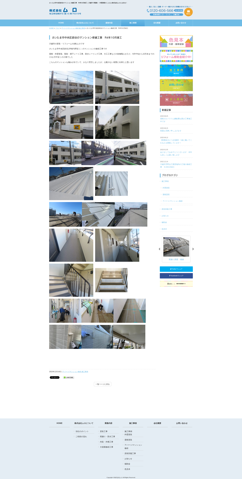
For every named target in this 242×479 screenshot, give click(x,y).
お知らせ (165, 216)
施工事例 (82, 28)
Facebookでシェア (176, 276)
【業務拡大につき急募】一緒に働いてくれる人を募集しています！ (176, 140)
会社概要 (157, 423)
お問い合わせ (182, 423)
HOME (51, 28)
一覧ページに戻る (103, 384)
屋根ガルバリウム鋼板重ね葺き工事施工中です (176, 118)
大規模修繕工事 (106, 447)
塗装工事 (104, 431)
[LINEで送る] (68, 377)
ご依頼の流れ (81, 436)
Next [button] (193, 249)
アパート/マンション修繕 (70, 28)
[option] (176, 249)
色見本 (164, 229)
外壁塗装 (166, 188)
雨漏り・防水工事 (107, 436)
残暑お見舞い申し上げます (170, 129)
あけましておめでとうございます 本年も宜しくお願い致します (176, 152)
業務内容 (108, 423)
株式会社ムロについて (83, 423)
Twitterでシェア (177, 269)
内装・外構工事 (106, 442)
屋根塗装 (166, 194)
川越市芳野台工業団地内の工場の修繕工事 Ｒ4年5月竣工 (176, 164)
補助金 (164, 222)
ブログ (57, 28)
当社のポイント (82, 431)
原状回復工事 (167, 209)
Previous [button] (159, 249)
